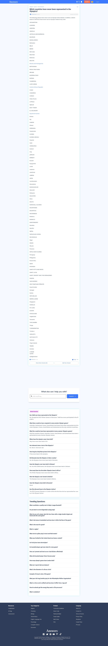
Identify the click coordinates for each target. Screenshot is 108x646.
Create (86, 1)
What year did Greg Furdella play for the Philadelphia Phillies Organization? (50, 578)
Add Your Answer (66, 363)
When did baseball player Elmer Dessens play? (42, 556)
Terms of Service (80, 614)
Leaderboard (11, 608)
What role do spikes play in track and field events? (43, 533)
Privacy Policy (79, 616)
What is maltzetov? (35, 592)
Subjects (31, 6)
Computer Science (35, 624)
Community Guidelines (58, 608)
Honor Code (56, 611)
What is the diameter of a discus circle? (40, 569)
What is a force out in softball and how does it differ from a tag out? (48, 583)
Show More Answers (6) (41, 363)
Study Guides (56, 616)
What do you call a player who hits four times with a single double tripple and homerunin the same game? (51, 514)
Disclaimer (78, 619)
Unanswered (11, 614)
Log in (97, 2)
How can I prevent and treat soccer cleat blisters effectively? (46, 551)
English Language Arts (36, 619)
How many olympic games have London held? (42, 560)
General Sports (41, 6)
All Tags (10, 611)
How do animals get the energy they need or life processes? (46, 587)
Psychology (33, 622)
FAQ (54, 622)
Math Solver (56, 619)
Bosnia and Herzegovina (36, 63)
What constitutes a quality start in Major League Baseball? (46, 505)
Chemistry (33, 611)
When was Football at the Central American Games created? (46, 538)
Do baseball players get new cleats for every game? (44, 547)
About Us (78, 608)
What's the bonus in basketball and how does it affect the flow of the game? (50, 520)
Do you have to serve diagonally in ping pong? (42, 510)
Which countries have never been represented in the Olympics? (50, 10)
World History (34, 616)
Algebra (33, 608)
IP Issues (78, 624)
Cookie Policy (79, 622)
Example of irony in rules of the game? (40, 574)
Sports (35, 6)
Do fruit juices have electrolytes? (39, 542)
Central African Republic (36, 87)
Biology (32, 614)
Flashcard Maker (57, 614)
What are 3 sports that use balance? (39, 565)
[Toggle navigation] (77, 1)
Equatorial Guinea (34, 113)
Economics (33, 627)
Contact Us (78, 611)
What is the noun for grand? (37, 524)
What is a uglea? (34, 529)
